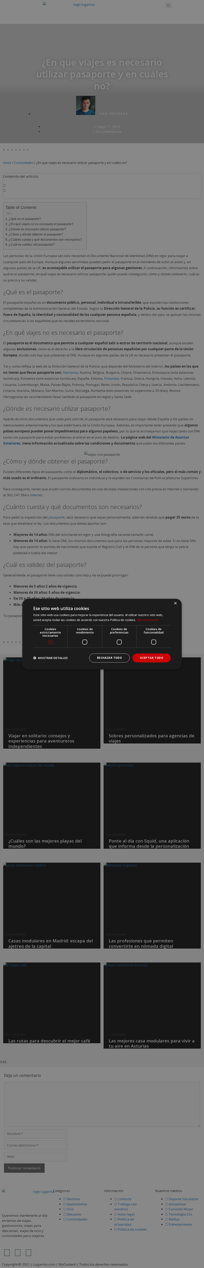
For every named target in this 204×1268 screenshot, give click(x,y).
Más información (148, 620)
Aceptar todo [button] (151, 658)
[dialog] (102, 634)
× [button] (175, 603)
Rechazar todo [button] (109, 658)
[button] (50, 658)
